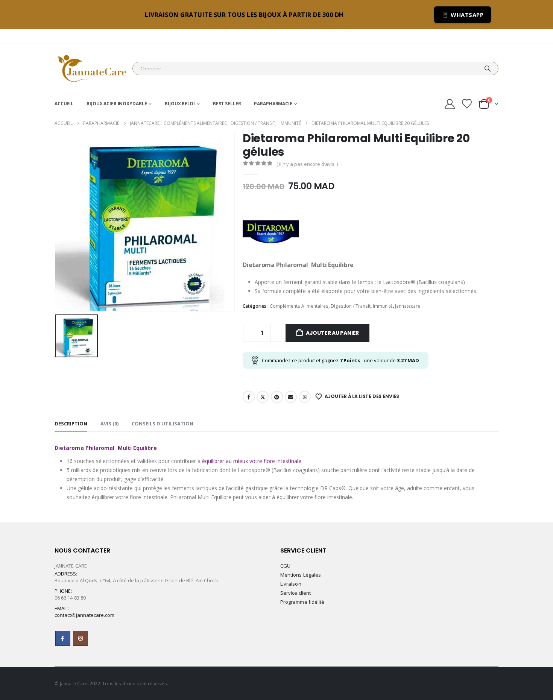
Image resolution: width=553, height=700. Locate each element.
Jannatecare (407, 306)
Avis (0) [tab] (109, 423)
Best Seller (227, 103)
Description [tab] (71, 423)
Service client (295, 592)
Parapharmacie (273, 103)
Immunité (383, 306)
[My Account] (450, 104)
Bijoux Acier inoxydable (117, 103)
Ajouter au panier (332, 333)
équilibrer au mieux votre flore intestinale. (252, 461)
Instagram (80, 638)
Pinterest (277, 397)
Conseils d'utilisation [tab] (162, 423)
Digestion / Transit (351, 306)
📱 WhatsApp (462, 14)
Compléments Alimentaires (299, 306)
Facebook (249, 397)
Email (291, 397)
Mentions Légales (300, 574)
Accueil (64, 103)
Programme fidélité (302, 601)
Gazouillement (263, 397)
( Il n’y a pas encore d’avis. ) (307, 164)
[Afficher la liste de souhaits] (467, 104)
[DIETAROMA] (271, 231)
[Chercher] (487, 68)
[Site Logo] (92, 68)
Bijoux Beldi (180, 103)
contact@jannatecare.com (85, 615)
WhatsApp (305, 397)
